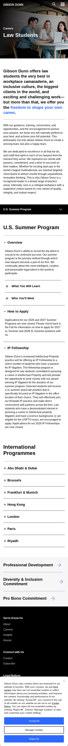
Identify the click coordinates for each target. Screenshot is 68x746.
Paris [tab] (11, 529)
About (6, 624)
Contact (7, 658)
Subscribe (9, 663)
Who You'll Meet (23, 298)
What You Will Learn (26, 286)
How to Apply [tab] (17, 311)
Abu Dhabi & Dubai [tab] (22, 468)
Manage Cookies (34, 730)
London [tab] (13, 516)
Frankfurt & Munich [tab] (22, 492)
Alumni (7, 640)
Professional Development (28, 565)
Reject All (34, 739)
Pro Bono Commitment (25, 598)
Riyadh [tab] (12, 541)
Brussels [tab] (14, 480)
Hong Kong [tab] (16, 504)
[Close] (64, 681)
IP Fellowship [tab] (18, 348)
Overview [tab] (14, 242)
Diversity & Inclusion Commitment (23, 581)
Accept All (34, 721)
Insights (7, 634)
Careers (8, 629)
